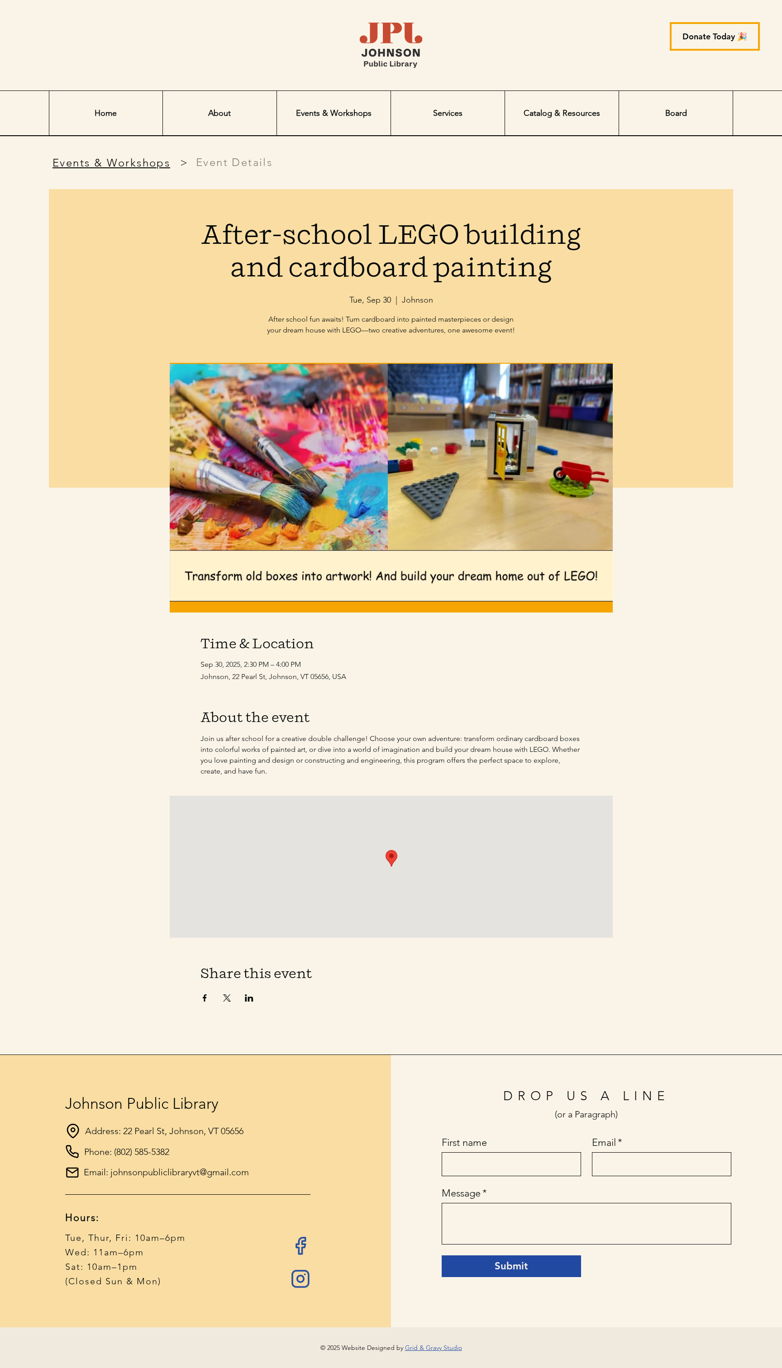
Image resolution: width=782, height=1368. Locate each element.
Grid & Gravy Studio (433, 1348)
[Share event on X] (227, 998)
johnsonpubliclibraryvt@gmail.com (179, 1172)
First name (464, 1142)
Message (464, 1193)
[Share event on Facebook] (204, 998)
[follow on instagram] (300, 1278)
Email (607, 1142)
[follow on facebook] (300, 1245)
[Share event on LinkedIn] (249, 998)
